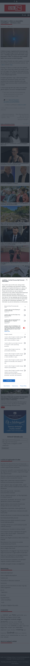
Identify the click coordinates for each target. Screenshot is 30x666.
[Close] (27, 280)
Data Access (15, 385)
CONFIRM (9, 380)
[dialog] (15, 333)
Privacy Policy (23, 385)
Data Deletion (7, 385)
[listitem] (15, 307)
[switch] (24, 310)
